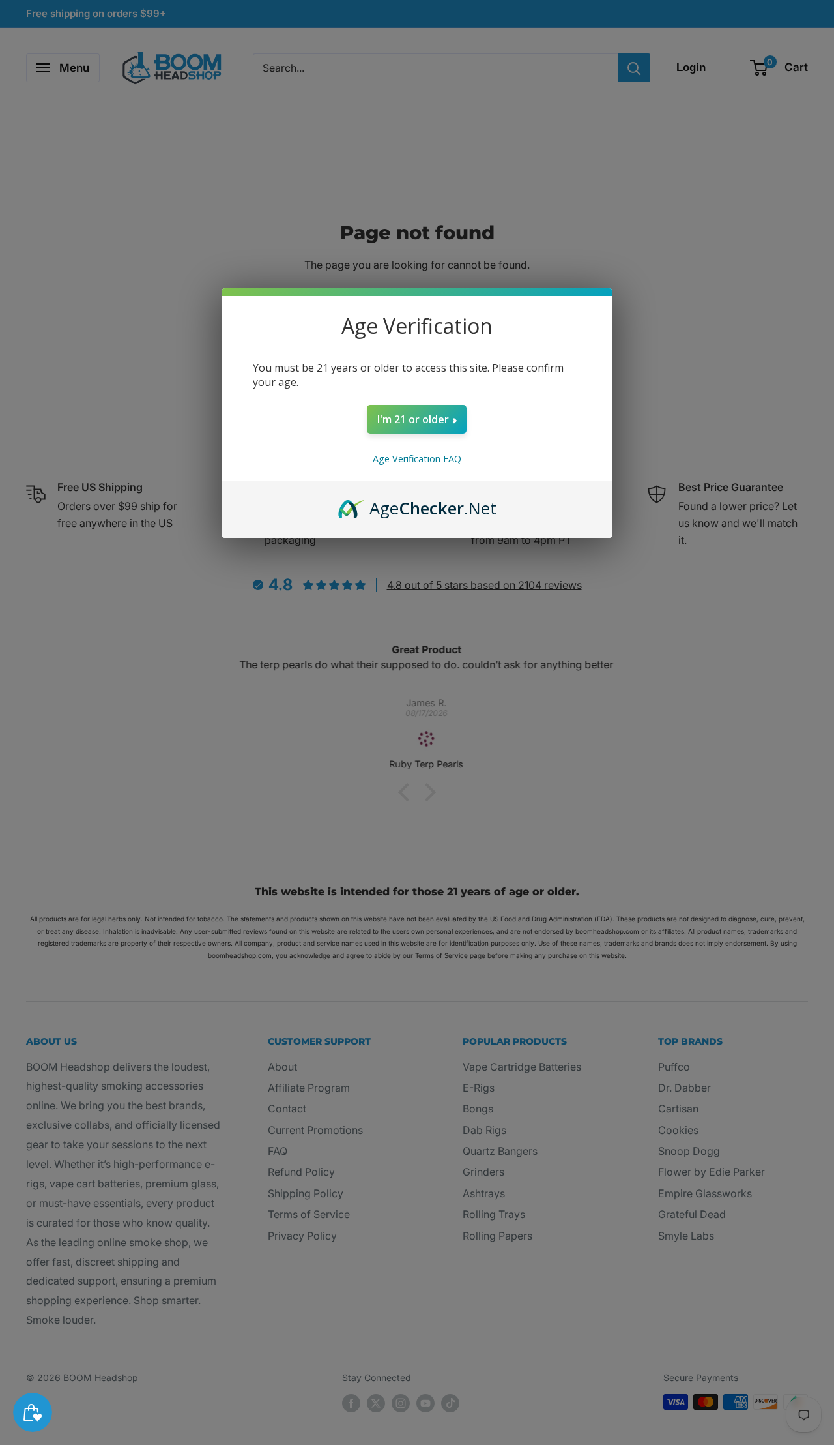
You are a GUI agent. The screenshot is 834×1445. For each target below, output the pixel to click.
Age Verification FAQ (417, 459)
